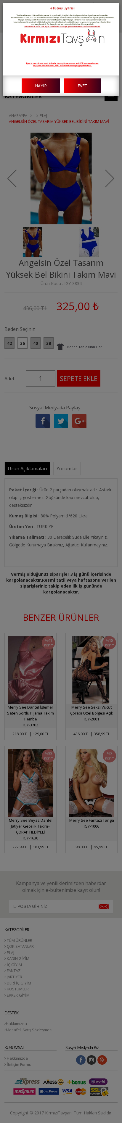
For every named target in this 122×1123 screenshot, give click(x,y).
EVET (82, 86)
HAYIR (41, 86)
